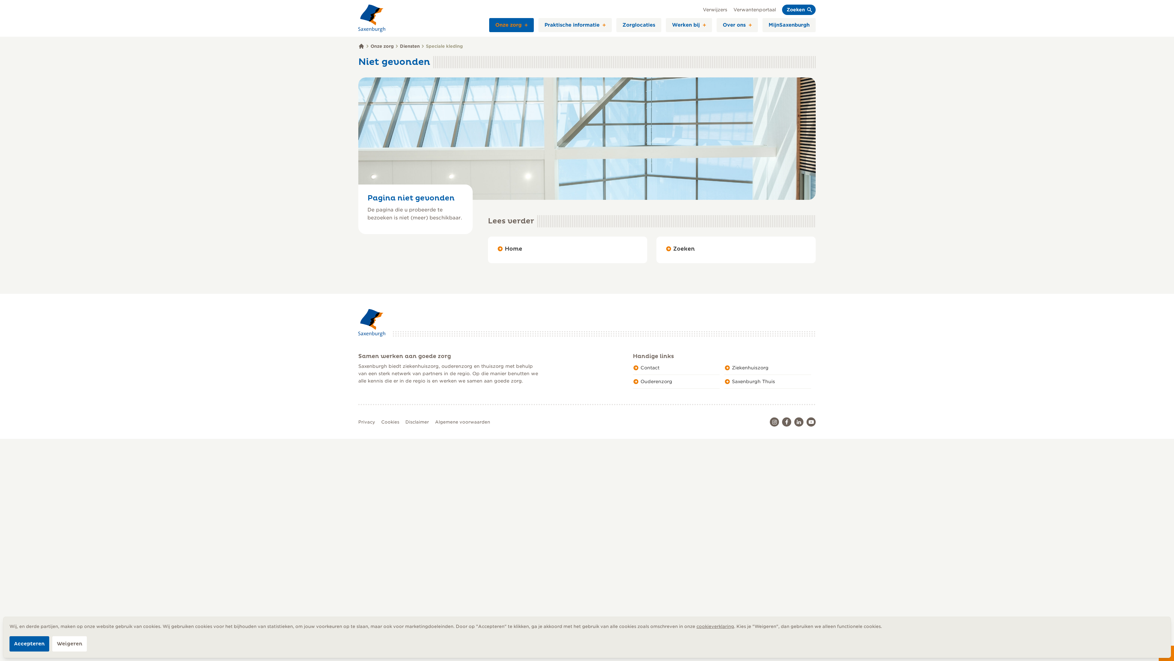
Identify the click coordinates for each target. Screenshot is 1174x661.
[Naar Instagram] (774, 422)
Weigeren (69, 644)
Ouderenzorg (656, 381)
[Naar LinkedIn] (798, 422)
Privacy (366, 422)
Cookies (390, 422)
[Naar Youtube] (811, 422)
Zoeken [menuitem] (796, 10)
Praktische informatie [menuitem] (572, 25)
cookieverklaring (715, 626)
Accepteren (29, 644)
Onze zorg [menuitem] (508, 25)
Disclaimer (417, 422)
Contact (650, 368)
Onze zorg (382, 46)
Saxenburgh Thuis (753, 381)
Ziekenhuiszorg (750, 368)
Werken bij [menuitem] (686, 25)
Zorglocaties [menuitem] (638, 25)
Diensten (410, 46)
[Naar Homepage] (371, 18)
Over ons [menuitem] (734, 25)
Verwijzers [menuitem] (715, 10)
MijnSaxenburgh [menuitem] (789, 25)
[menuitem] (528, 25)
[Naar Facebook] (786, 422)
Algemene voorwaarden (462, 422)
